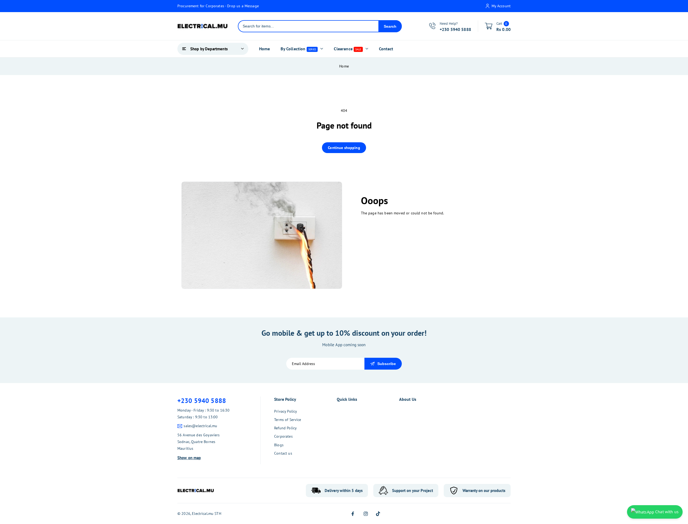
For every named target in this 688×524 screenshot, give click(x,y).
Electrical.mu (202, 513)
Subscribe (386, 364)
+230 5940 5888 (201, 400)
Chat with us (666, 511)
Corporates (283, 436)
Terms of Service (287, 419)
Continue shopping (344, 147)
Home (344, 66)
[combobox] (308, 26)
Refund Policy (285, 428)
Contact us (283, 453)
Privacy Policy (285, 411)
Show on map (189, 457)
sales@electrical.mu (200, 425)
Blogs (279, 444)
